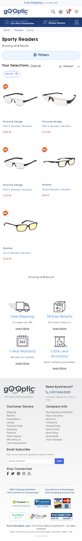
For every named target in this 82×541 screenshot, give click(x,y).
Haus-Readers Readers (17, 253)
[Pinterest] (18, 474)
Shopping (12, 429)
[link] (42, 503)
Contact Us (51, 422)
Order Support (14, 436)
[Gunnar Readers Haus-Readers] (20, 225)
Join (59, 461)
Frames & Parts (15, 425)
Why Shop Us (14, 439)
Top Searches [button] (42, 536)
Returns (11, 415)
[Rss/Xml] (29, 474)
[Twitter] (12, 474)
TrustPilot (18, 516)
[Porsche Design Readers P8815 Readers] (20, 99)
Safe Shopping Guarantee (59, 493)
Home (6, 30)
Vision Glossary (54, 439)
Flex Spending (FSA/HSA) (59, 412)
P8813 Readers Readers (17, 190)
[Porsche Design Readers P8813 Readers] (20, 162)
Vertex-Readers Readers (56, 189)
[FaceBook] (8, 474)
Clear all (36, 66)
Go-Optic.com (22, 526)
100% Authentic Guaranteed (22, 493)
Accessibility (52, 436)
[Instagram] (23, 474)
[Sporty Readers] (21, 392)
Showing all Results (41, 277)
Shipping (11, 412)
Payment (11, 432)
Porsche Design (13, 122)
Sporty (30, 30)
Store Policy (52, 432)
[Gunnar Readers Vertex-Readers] (59, 162)
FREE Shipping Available (22, 490)
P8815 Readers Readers (17, 126)
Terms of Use (52, 429)
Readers (18, 30)
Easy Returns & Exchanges (59, 490)
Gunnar (46, 185)
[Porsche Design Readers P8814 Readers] (59, 99)
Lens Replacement (16, 442)
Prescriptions (13, 418)
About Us (50, 418)
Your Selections (15, 65)
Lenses (10, 422)
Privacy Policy (53, 425)
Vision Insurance (54, 415)
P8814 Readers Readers (56, 126)
